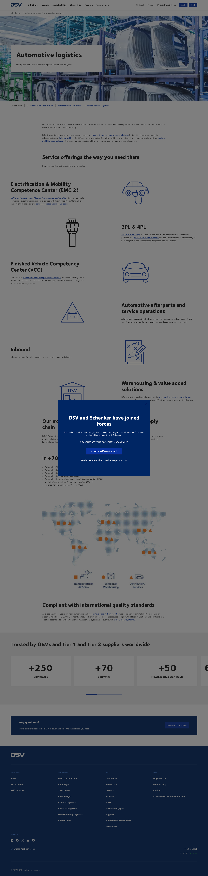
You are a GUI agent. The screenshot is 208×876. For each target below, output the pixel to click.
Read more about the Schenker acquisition (102, 460)
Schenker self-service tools (104, 451)
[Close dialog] (146, 403)
